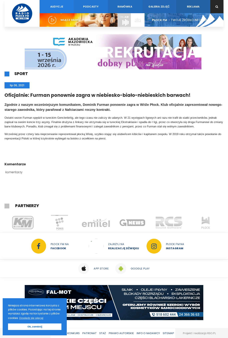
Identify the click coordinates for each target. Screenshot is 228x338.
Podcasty (90, 7)
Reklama (193, 7)
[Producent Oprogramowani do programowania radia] (169, 222)
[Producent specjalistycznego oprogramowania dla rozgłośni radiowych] (132, 222)
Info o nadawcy (148, 333)
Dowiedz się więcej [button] (31, 318)
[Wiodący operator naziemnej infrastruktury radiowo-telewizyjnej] (96, 222)
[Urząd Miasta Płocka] (205, 222)
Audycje (56, 7)
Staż (102, 333)
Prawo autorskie (121, 333)
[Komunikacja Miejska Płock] (23, 222)
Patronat (89, 333)
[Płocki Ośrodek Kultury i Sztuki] (59, 222)
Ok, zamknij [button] (34, 326)
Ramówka (125, 7)
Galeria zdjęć (159, 7)
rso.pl (211, 333)
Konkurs (73, 333)
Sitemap (168, 333)
